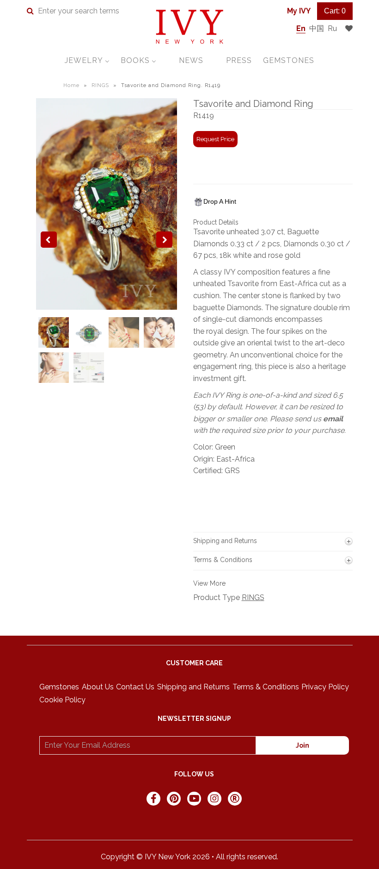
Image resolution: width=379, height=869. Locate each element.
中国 (316, 28)
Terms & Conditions (265, 686)
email (333, 418)
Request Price (215, 139)
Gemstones (59, 686)
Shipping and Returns (193, 686)
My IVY (299, 10)
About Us (98, 686)
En (301, 28)
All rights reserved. (247, 856)
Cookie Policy (62, 699)
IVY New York (167, 856)
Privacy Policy (325, 686)
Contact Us (135, 686)
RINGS (100, 85)
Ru (332, 28)
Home (71, 85)
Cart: (335, 11)
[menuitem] (87, 60)
